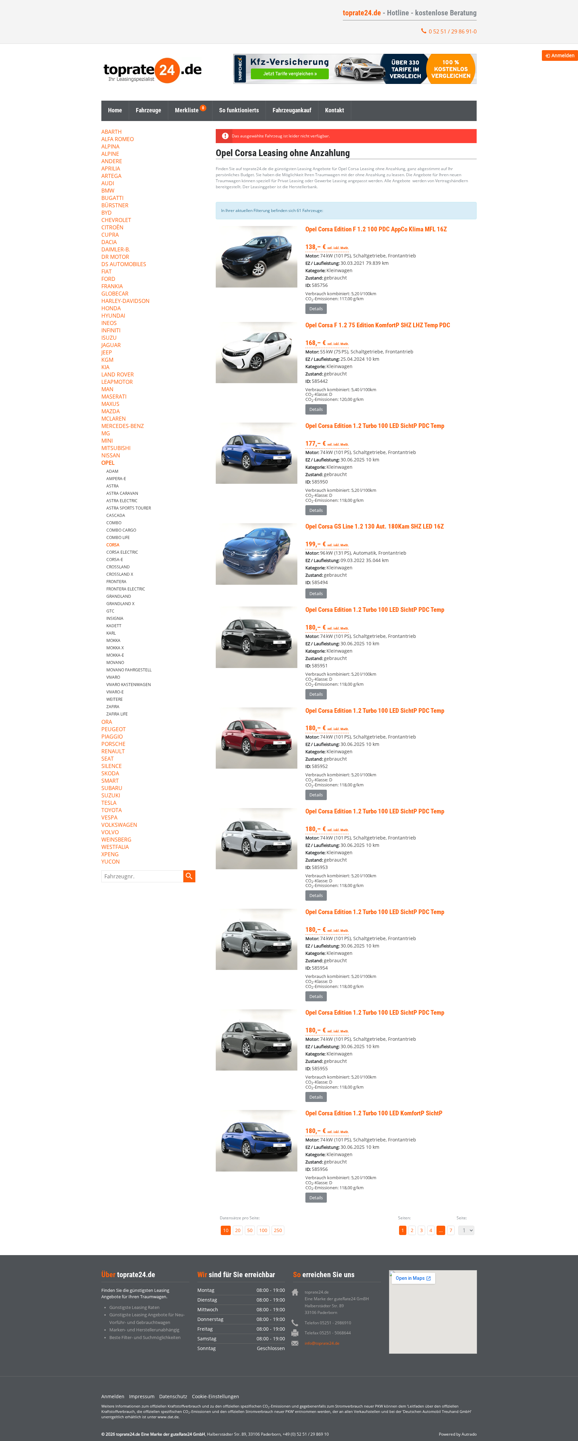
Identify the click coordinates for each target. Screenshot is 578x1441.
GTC (110, 611)
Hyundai (113, 316)
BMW (107, 191)
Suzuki (110, 796)
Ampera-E (116, 478)
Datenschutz (173, 1396)
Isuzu (109, 338)
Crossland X (119, 574)
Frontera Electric (125, 589)
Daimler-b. (115, 250)
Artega (111, 176)
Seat (107, 759)
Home (115, 110)
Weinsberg (116, 840)
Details (316, 309)
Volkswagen (119, 825)
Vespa (109, 818)
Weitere (114, 699)
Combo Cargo (121, 530)
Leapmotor (117, 382)
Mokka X (115, 648)
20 (237, 1230)
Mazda (110, 412)
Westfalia (115, 847)
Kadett (113, 626)
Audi (107, 184)
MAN (107, 389)
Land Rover (117, 375)
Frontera (116, 581)
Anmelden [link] (563, 55)
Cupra (110, 235)
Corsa (112, 545)
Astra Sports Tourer (128, 508)
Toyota (111, 810)
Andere (111, 161)
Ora (106, 722)
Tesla (108, 803)
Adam (112, 471)
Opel (107, 463)
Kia (105, 367)
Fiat (106, 272)
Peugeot (113, 730)
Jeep (106, 353)
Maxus (110, 404)
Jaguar (111, 345)
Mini (107, 441)
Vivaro (113, 677)
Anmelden (112, 1396)
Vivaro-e (115, 692)
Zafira (112, 706)
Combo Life (118, 537)
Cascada (115, 515)
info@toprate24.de (322, 1343)
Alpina (110, 147)
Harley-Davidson (125, 301)
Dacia (109, 242)
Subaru (111, 788)
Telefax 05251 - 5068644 (328, 1333)
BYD (106, 213)
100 (263, 1230)
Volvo (110, 832)
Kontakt (334, 110)
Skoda (110, 774)
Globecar (114, 294)
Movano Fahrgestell (129, 670)
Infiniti (110, 331)
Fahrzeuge (148, 110)
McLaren (113, 419)
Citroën (112, 228)
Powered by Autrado (458, 1434)
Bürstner (114, 206)
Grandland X (120, 603)
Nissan (110, 456)
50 (250, 1230)
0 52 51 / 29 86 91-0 (453, 31)
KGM (107, 360)
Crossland (118, 567)
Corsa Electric (122, 552)
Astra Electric (121, 501)
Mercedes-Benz (122, 426)
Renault (113, 752)
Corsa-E (114, 559)
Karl (111, 633)
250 (278, 1230)
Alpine (110, 154)
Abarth (111, 132)
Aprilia (110, 169)
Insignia (114, 618)
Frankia (112, 287)
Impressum (142, 1396)
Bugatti (112, 198)
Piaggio (112, 737)
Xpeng (110, 855)
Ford (108, 279)
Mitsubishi (115, 448)
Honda (111, 309)
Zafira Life (117, 714)
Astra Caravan (122, 493)
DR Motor (115, 257)
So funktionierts (239, 110)
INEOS (109, 323)
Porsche (113, 744)
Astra (112, 486)
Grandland (118, 596)
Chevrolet (116, 220)
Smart (110, 781)
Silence (111, 766)
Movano (115, 662)
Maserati (113, 397)
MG (105, 434)
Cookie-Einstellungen (215, 1396)
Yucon (110, 862)
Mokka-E (115, 655)
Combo (113, 523)
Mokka (113, 640)
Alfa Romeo (117, 139)
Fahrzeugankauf (292, 110)
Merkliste (187, 110)
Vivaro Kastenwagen (128, 684)
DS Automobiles (123, 264)
